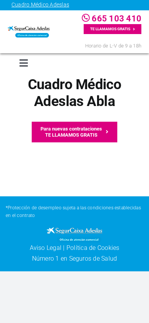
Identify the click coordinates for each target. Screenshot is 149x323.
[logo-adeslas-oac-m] (29, 29)
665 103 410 (115, 18)
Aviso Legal (46, 247)
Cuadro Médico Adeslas (40, 5)
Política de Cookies (93, 247)
